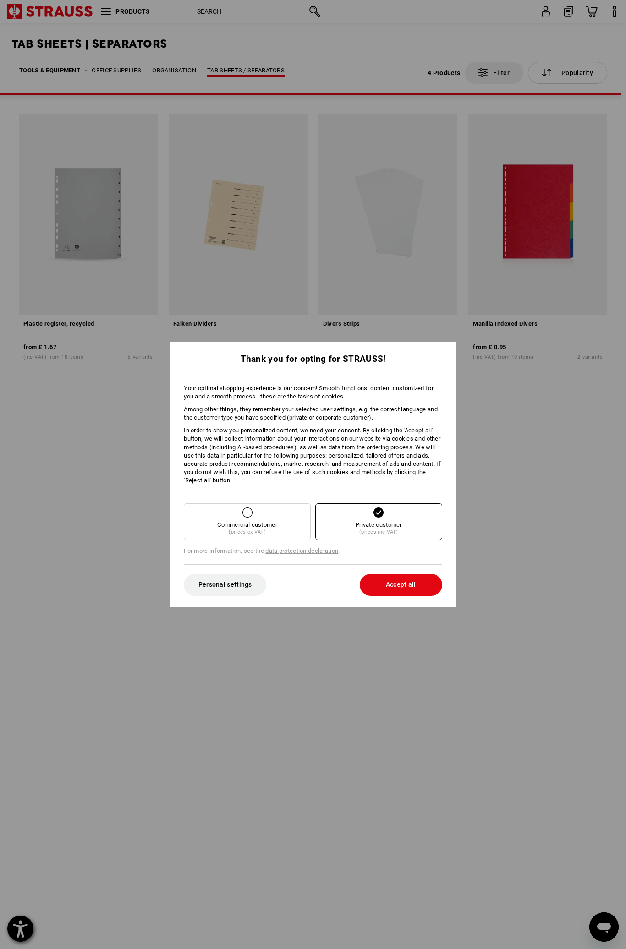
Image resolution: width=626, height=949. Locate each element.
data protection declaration (301, 550)
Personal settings (225, 584)
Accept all (401, 584)
